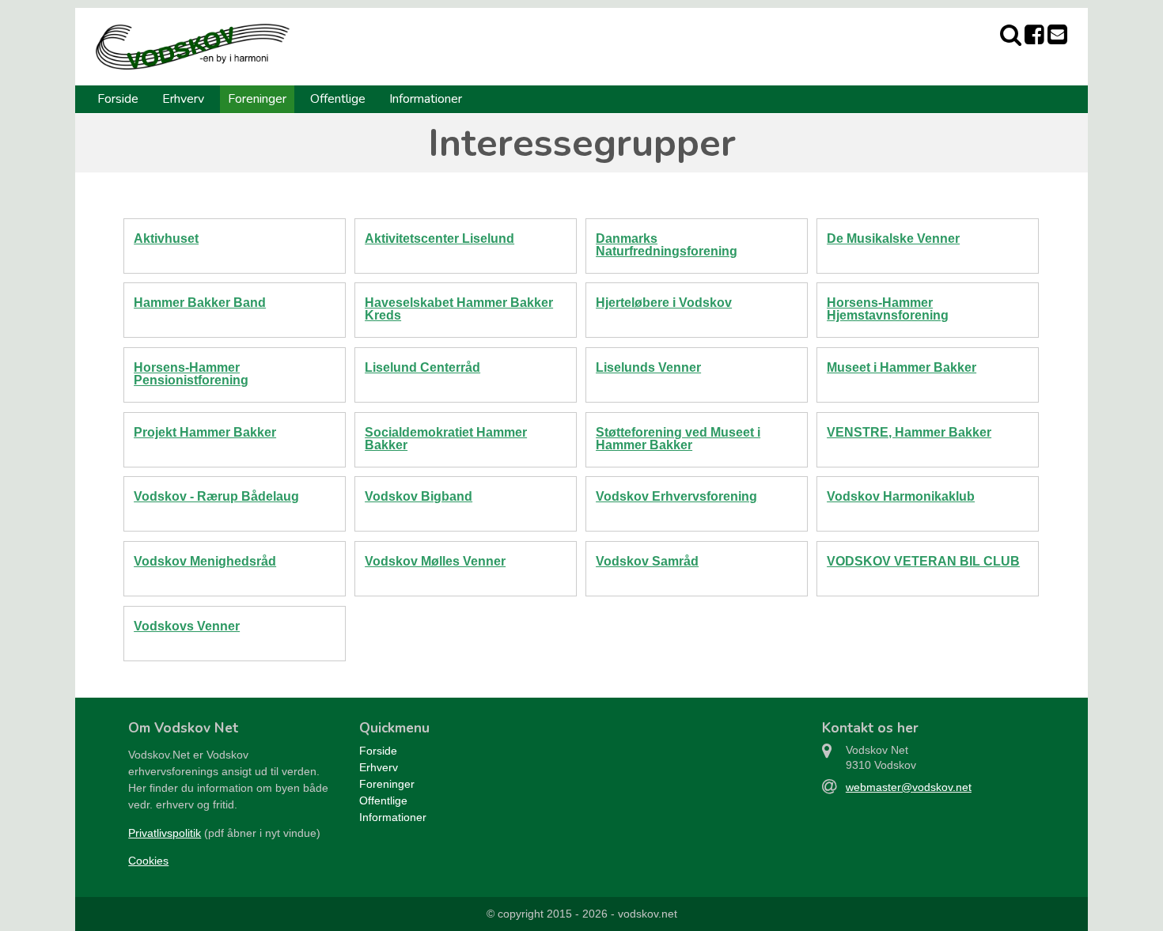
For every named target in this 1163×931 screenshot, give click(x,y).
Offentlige (338, 99)
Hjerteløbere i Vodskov (664, 302)
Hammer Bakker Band (200, 302)
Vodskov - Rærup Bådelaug (216, 496)
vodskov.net (647, 913)
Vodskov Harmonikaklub (901, 496)
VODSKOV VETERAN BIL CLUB (923, 561)
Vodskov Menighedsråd (205, 561)
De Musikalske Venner (893, 238)
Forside (117, 99)
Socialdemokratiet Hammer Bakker (446, 439)
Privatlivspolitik (164, 833)
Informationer (425, 99)
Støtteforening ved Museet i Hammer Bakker (678, 439)
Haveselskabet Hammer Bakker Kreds (459, 309)
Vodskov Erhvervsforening (676, 496)
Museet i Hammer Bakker (901, 367)
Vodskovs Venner (187, 626)
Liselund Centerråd (422, 367)
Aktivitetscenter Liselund (439, 238)
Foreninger (257, 99)
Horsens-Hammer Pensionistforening (191, 374)
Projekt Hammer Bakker (205, 432)
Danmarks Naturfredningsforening (666, 245)
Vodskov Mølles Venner (435, 561)
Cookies (148, 860)
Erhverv (183, 99)
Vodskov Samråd (647, 561)
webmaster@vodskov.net (909, 787)
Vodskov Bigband (418, 496)
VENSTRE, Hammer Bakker (909, 432)
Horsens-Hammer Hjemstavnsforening (888, 309)
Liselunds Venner (648, 367)
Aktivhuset (166, 238)
